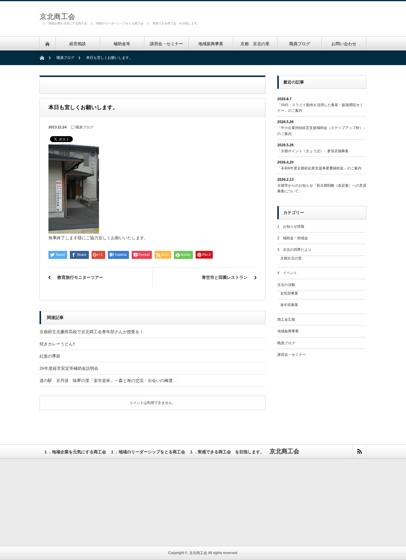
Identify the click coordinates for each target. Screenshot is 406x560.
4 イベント (287, 273)
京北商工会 (57, 16)
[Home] (45, 58)
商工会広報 (286, 319)
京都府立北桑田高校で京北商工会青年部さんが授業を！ (92, 331)
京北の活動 (286, 285)
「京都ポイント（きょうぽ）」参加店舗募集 (313, 151)
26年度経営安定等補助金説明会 (69, 368)
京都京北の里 (291, 258)
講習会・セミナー (291, 355)
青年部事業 (289, 305)
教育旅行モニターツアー (80, 277)
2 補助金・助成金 (292, 238)
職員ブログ (65, 58)
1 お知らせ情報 (290, 226)
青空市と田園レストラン (225, 277)
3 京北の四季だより (294, 250)
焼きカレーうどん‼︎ (57, 344)
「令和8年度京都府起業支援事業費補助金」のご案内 (319, 168)
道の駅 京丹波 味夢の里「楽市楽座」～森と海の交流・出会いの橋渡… (108, 380)
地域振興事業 (288, 331)
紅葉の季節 (50, 356)
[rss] (359, 451)
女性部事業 (289, 293)
